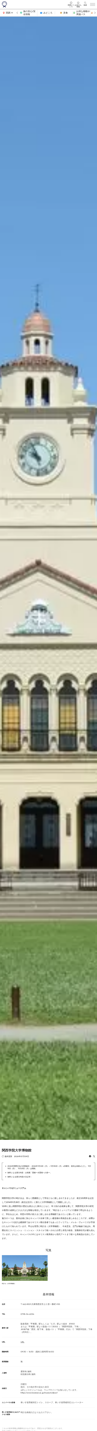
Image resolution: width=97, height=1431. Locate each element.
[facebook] (90, 1156)
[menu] (92, 4)
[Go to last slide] (17, 13)
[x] (94, 1156)
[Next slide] (95, 13)
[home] (34, 4)
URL (22, 1342)
